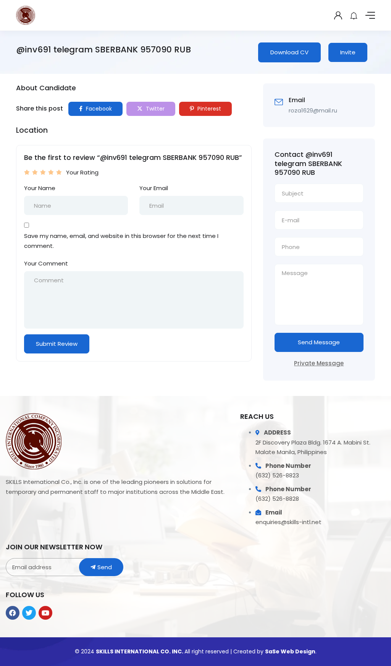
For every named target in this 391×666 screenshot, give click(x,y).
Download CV (289, 52)
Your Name (39, 188)
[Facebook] (12, 613)
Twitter (154, 108)
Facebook (98, 108)
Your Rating (82, 172)
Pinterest (208, 108)
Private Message (319, 363)
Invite (347, 52)
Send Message (319, 342)
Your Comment (46, 263)
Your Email (153, 188)
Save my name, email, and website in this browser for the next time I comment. (121, 241)
